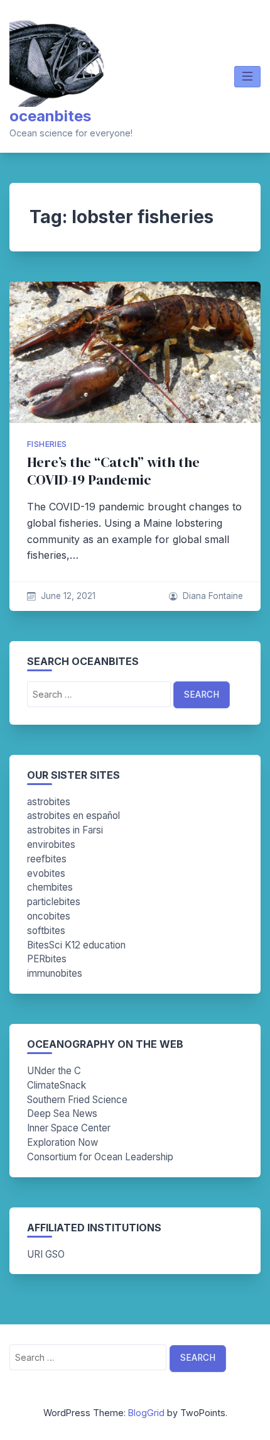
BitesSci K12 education (76, 945)
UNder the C (54, 1071)
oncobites (48, 916)
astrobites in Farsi (65, 830)
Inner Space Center (69, 1128)
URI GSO (46, 1254)
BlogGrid (146, 1412)
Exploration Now (62, 1142)
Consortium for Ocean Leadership (100, 1157)
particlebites (53, 902)
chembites (50, 887)
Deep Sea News (62, 1113)
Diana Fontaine (213, 596)
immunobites (54, 973)
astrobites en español (73, 816)
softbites (46, 931)
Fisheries (47, 444)
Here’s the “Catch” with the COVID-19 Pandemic (113, 471)
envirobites (51, 844)
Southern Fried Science (77, 1100)
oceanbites (50, 116)
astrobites (48, 802)
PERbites (47, 959)
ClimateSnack (56, 1085)
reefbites (47, 859)
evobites (46, 873)
